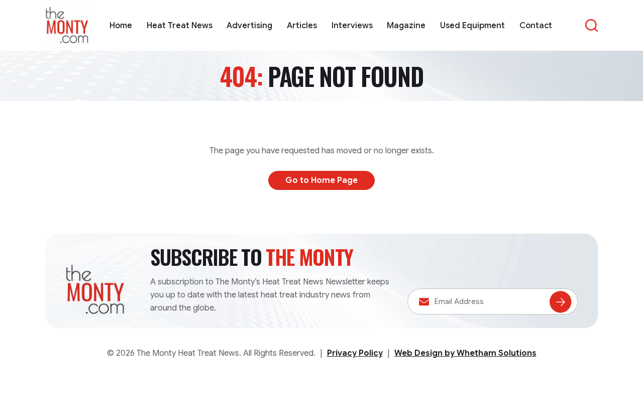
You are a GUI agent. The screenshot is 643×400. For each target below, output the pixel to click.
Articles (302, 26)
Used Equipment (472, 26)
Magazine (406, 26)
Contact (535, 26)
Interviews (352, 26)
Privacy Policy (355, 353)
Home (121, 26)
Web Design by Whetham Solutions (465, 353)
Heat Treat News (179, 26)
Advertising (249, 26)
